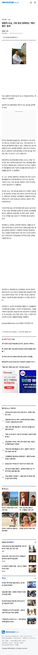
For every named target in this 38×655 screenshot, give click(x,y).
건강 (9, 19)
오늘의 (8, 542)
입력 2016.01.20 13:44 (15, 33)
